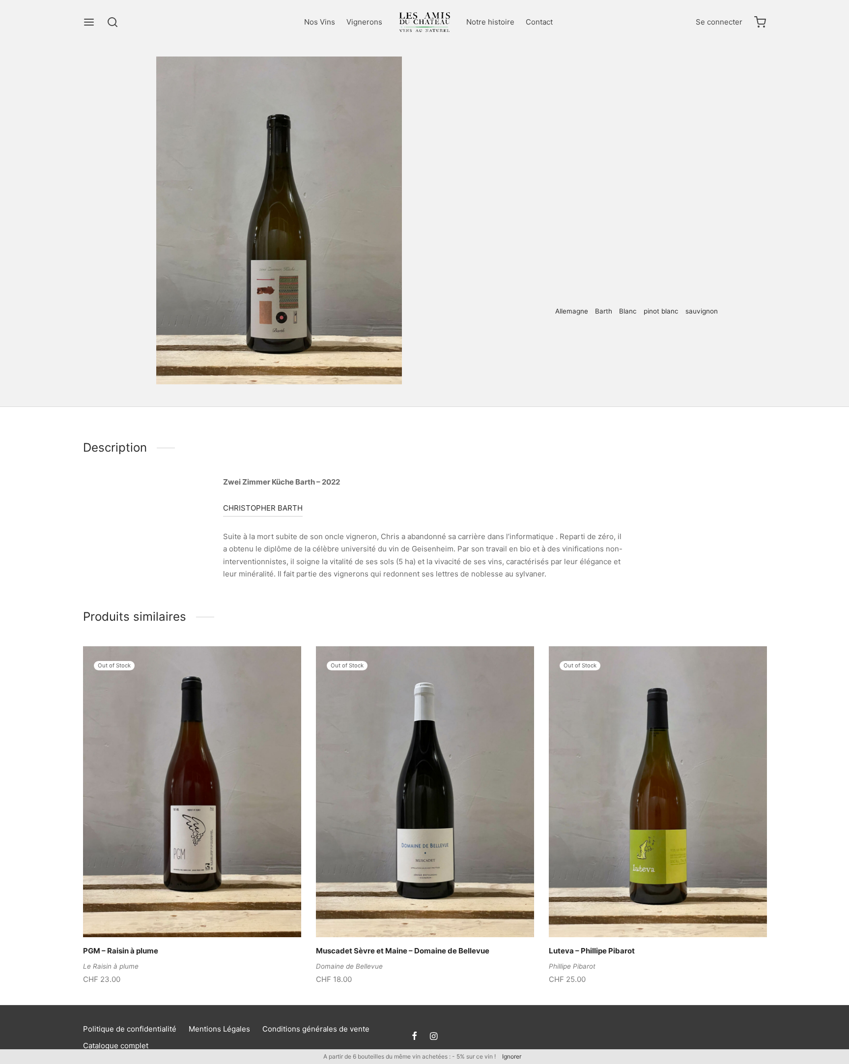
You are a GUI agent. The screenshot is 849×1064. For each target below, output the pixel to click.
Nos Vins (319, 22)
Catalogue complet (115, 1045)
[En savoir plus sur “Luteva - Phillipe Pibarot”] (641, 914)
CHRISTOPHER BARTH (263, 508)
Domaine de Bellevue (349, 966)
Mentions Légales (219, 1029)
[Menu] (89, 22)
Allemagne (571, 311)
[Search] (112, 22)
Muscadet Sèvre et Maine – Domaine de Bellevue (402, 951)
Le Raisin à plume (111, 966)
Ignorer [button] (511, 1056)
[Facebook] (540, 343)
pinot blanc (661, 311)
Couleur (555, 77)
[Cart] (760, 22)
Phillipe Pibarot (572, 966)
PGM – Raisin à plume (120, 951)
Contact (539, 22)
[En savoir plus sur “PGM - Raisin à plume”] (175, 914)
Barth (603, 311)
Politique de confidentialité (129, 1029)
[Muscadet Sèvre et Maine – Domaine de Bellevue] (425, 791)
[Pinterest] (555, 343)
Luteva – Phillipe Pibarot (592, 951)
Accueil (523, 77)
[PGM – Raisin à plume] (192, 791)
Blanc (585, 77)
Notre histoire (490, 22)
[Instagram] (433, 1037)
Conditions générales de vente (315, 1029)
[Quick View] (209, 914)
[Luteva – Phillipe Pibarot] (658, 791)
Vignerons (364, 22)
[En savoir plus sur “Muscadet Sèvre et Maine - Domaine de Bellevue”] (408, 914)
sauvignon (701, 311)
